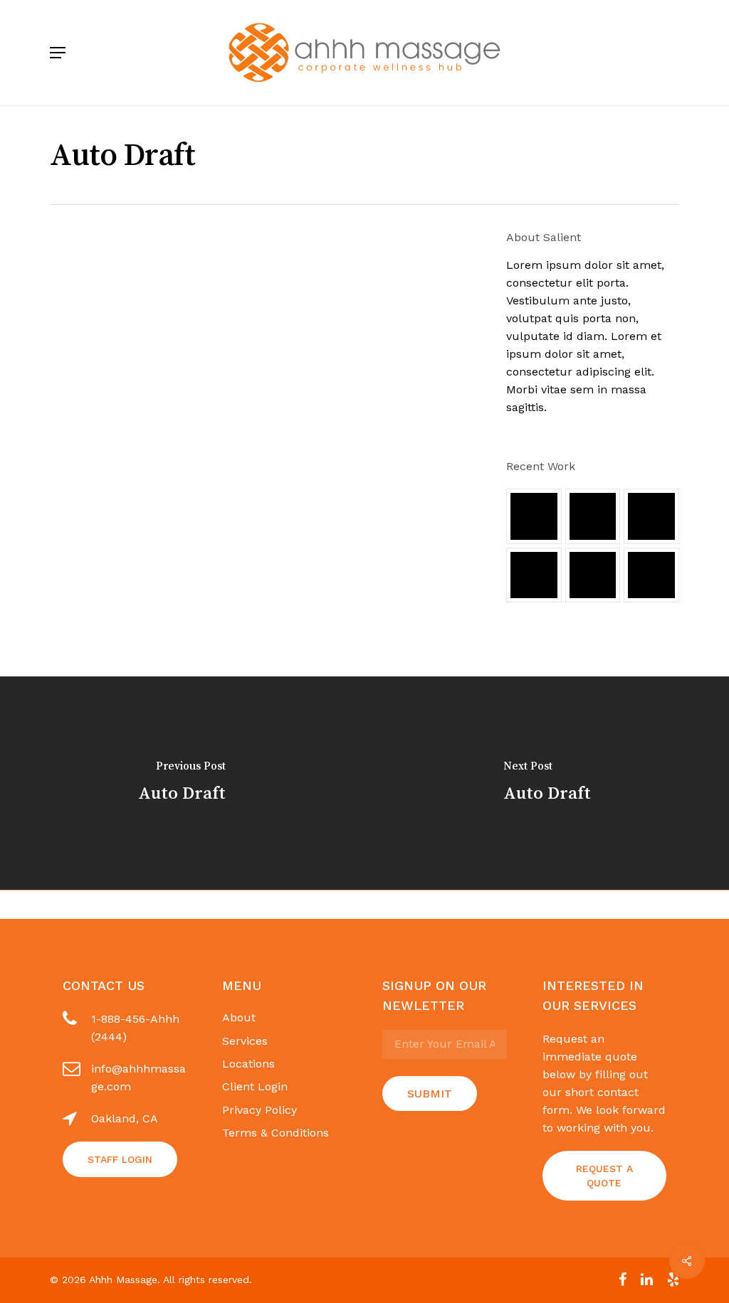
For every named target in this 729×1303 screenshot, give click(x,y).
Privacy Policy (259, 1110)
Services (245, 1041)
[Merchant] (534, 575)
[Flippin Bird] (651, 575)
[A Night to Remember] (651, 516)
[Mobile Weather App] (534, 516)
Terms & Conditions (275, 1132)
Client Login (255, 1086)
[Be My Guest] (593, 575)
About (239, 1017)
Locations (248, 1063)
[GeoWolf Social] (593, 516)
